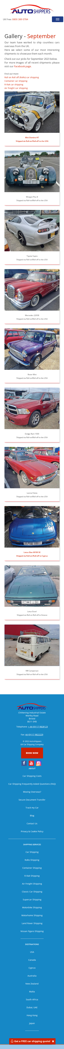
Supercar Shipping (32, 899)
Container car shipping (15, 80)
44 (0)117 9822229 (34, 734)
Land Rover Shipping (32, 923)
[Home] (32, 8)
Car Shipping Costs (32, 776)
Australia (32, 975)
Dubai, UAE (32, 1007)
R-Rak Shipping (32, 875)
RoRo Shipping (32, 860)
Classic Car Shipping (32, 891)
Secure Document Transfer (32, 799)
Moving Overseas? (32, 791)
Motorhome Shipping (32, 915)
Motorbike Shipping (32, 907)
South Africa (32, 999)
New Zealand (32, 983)
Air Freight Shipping (32, 883)
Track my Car (32, 807)
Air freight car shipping (16, 88)
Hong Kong (32, 1015)
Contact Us (32, 823)
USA (32, 952)
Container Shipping (32, 867)
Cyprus (32, 967)
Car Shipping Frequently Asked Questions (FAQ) (32, 783)
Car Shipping (32, 852)
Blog (32, 815)
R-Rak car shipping (13, 84)
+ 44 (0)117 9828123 (38, 726)
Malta (32, 991)
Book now (32, 753)
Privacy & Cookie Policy (32, 831)
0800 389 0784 (20, 19)
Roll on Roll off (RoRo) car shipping (21, 77)
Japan (32, 1023)
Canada (32, 959)
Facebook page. (23, 66)
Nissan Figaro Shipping (32, 931)
